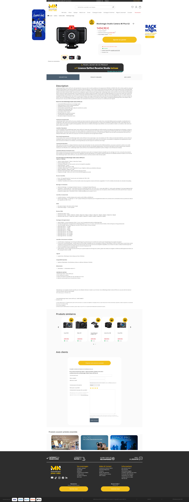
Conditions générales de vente (129, 472)
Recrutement (125, 469)
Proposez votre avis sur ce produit (94, 363)
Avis (127, 77)
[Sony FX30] (68, 325)
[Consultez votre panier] (140, 7)
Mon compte (102, 475)
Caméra (55, 15)
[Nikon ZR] (81, 325)
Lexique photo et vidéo (127, 477)
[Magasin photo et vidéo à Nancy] (65, 442)
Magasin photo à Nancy (105, 474)
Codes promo (80, 474)
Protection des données (127, 474)
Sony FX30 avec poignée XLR (94, 333)
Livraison (101, 471)
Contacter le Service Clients (106, 468)
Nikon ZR (79, 333)
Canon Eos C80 (107, 333)
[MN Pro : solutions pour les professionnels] (124, 442)
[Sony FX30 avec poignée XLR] (95, 325)
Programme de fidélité (82, 472)
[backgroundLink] (23, 251)
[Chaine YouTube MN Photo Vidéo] (52, 478)
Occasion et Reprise (82, 475)
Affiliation (79, 471)
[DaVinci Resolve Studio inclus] (95, 67)
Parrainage (79, 469)
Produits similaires (96, 77)
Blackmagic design (70, 15)
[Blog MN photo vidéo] (94, 442)
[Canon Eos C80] (108, 325)
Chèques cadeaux (81, 468)
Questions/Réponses (104, 469)
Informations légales (127, 471)
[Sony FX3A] (121, 325)
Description (63, 77)
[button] (93, 344)
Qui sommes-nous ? (126, 468)
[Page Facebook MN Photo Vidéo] (63, 478)
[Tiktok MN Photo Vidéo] (56, 478)
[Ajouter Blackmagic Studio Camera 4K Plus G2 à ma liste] (133, 24)
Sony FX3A (120, 333)
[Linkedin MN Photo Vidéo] (66, 478)
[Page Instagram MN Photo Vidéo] (59, 478)
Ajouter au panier (119, 40)
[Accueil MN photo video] (54, 8)
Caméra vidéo (62, 15)
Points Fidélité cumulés (103, 34)
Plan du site (124, 478)
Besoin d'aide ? (137, 0)
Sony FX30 (66, 333)
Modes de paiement (104, 472)
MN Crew (79, 477)
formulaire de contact (84, 395)
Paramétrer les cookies (127, 475)
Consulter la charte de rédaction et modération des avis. (81, 369)
